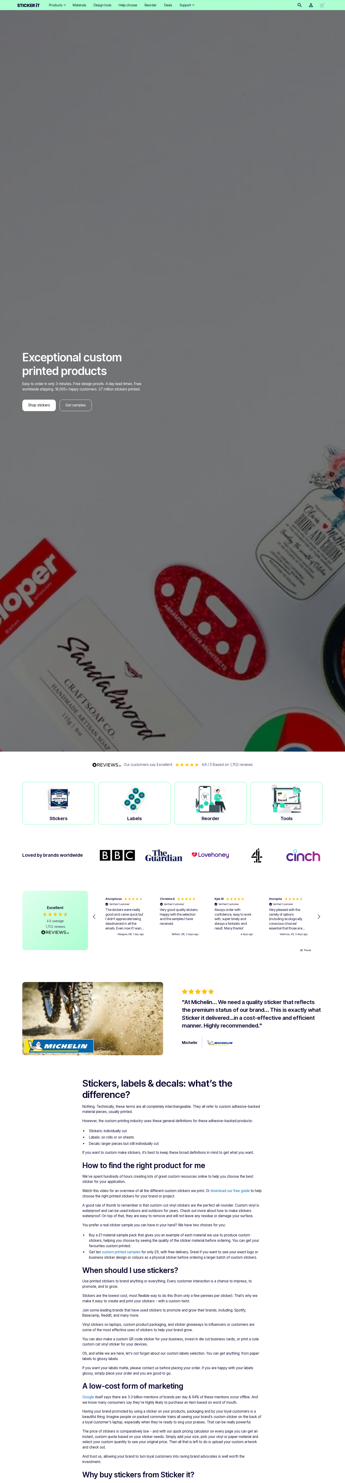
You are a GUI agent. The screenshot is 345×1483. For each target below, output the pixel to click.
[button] (57, 5)
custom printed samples (121, 1252)
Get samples (75, 405)
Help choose (128, 5)
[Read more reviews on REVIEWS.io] (55, 933)
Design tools (102, 5)
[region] (206, 917)
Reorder (151, 5)
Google (88, 1397)
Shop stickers (39, 405)
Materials (79, 5)
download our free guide (230, 1191)
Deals (168, 5)
